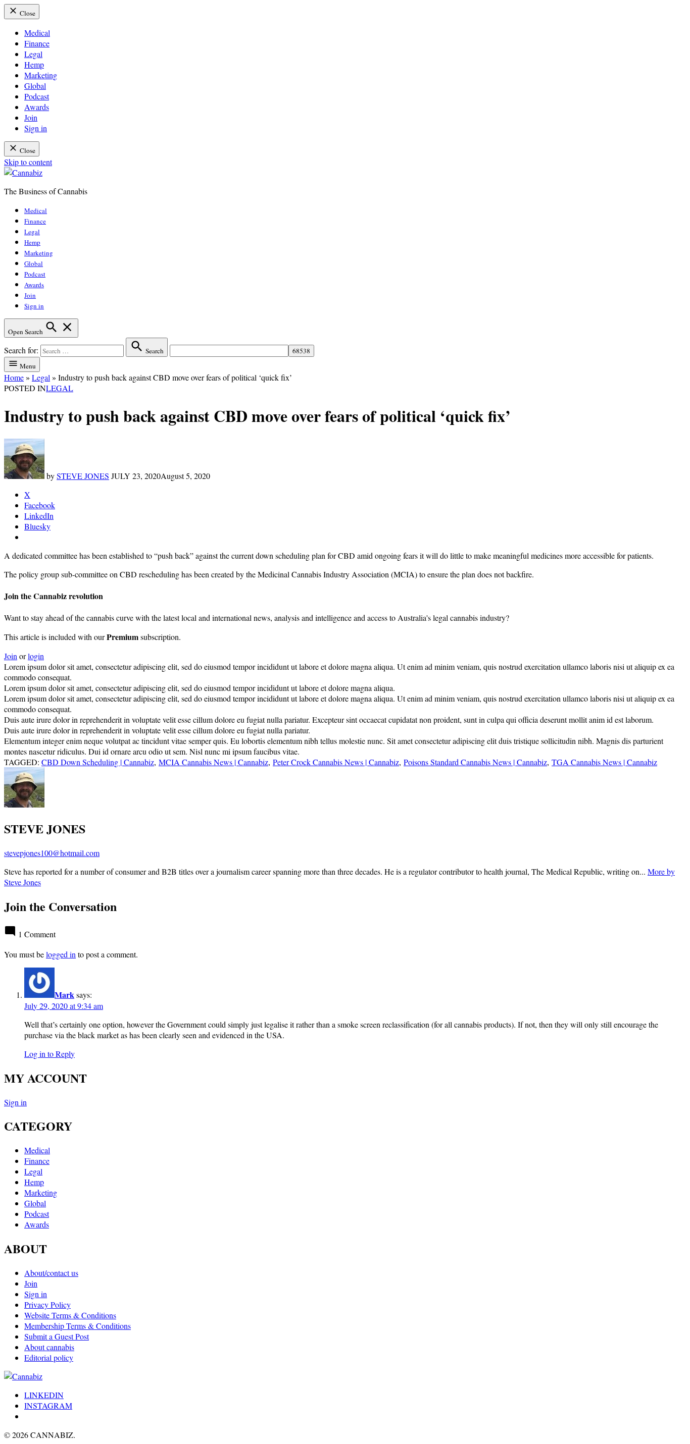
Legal (33, 53)
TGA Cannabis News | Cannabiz (604, 762)
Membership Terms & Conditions (77, 1325)
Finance (37, 43)
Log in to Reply (49, 1053)
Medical (37, 32)
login (36, 656)
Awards (36, 106)
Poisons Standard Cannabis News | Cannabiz (475, 762)
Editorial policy (48, 1357)
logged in (61, 954)
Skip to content (28, 161)
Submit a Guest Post (56, 1336)
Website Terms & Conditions (70, 1315)
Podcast (36, 96)
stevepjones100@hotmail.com (52, 852)
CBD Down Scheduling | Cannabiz (97, 762)
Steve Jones (83, 475)
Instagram (48, 1405)
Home (14, 377)
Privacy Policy (47, 1304)
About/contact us (51, 1272)
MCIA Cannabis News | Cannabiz (213, 762)
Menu (27, 365)
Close (26, 13)
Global (35, 85)
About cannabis (49, 1347)
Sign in (35, 128)
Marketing (40, 75)
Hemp (34, 64)
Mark (64, 994)
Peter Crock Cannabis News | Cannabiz (336, 762)
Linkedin (44, 1394)
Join (30, 117)
